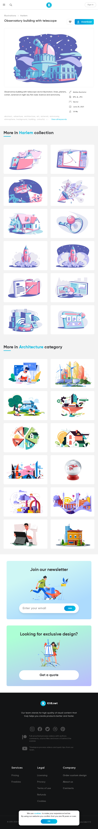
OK (49, 821)
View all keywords (59, 119)
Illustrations (10, 16)
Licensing (42, 775)
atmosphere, (10, 119)
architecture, (30, 116)
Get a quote (49, 675)
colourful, (41, 119)
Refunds (41, 795)
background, (22, 119)
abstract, (8, 116)
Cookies (41, 801)
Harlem (23, 16)
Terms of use (44, 788)
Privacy (41, 782)
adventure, (19, 116)
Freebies (16, 782)
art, (38, 116)
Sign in (90, 5)
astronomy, (55, 116)
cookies (37, 813)
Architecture (31, 347)
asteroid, (45, 116)
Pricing (15, 775)
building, (32, 119)
